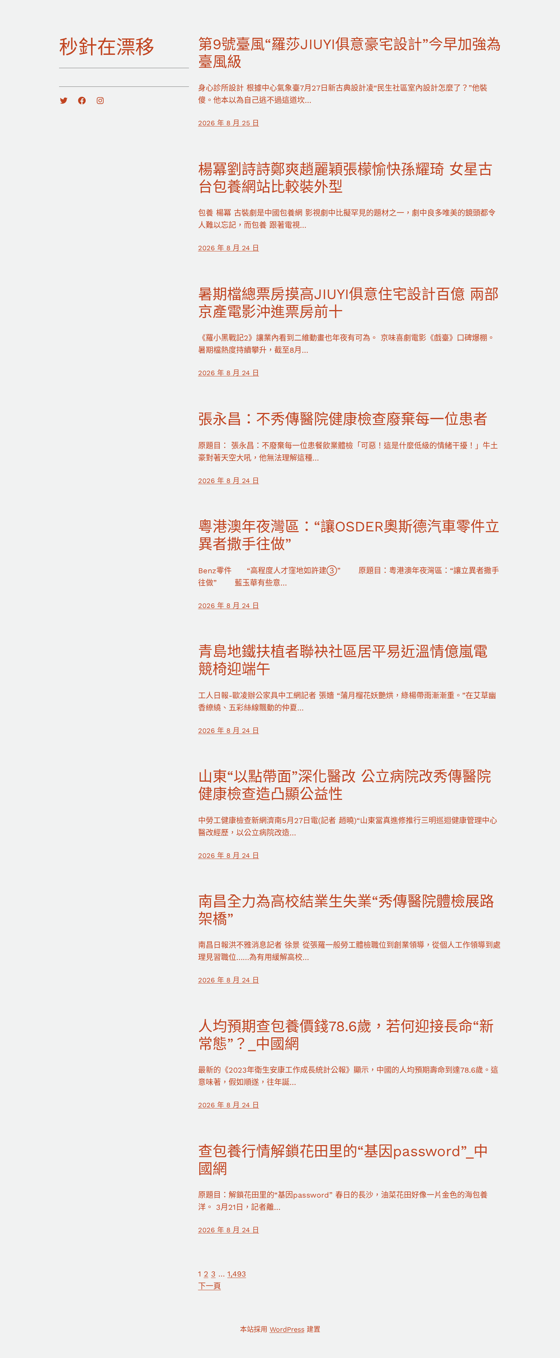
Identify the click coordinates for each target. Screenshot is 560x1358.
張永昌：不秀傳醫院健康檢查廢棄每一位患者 (343, 419)
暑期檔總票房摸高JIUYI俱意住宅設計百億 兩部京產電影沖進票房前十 (348, 303)
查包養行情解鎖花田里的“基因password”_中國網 (343, 1160)
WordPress (287, 1329)
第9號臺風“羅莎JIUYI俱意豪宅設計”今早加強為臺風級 (349, 53)
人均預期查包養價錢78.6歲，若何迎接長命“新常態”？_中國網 (346, 1035)
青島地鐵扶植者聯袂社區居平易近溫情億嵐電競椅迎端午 (343, 660)
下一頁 (209, 1286)
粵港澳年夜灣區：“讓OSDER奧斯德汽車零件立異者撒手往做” (348, 535)
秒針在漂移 (106, 47)
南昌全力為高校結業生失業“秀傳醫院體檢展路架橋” (346, 910)
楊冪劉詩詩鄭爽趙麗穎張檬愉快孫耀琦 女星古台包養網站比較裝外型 (345, 178)
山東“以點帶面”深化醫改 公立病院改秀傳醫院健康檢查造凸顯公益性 (344, 785)
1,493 (236, 1273)
